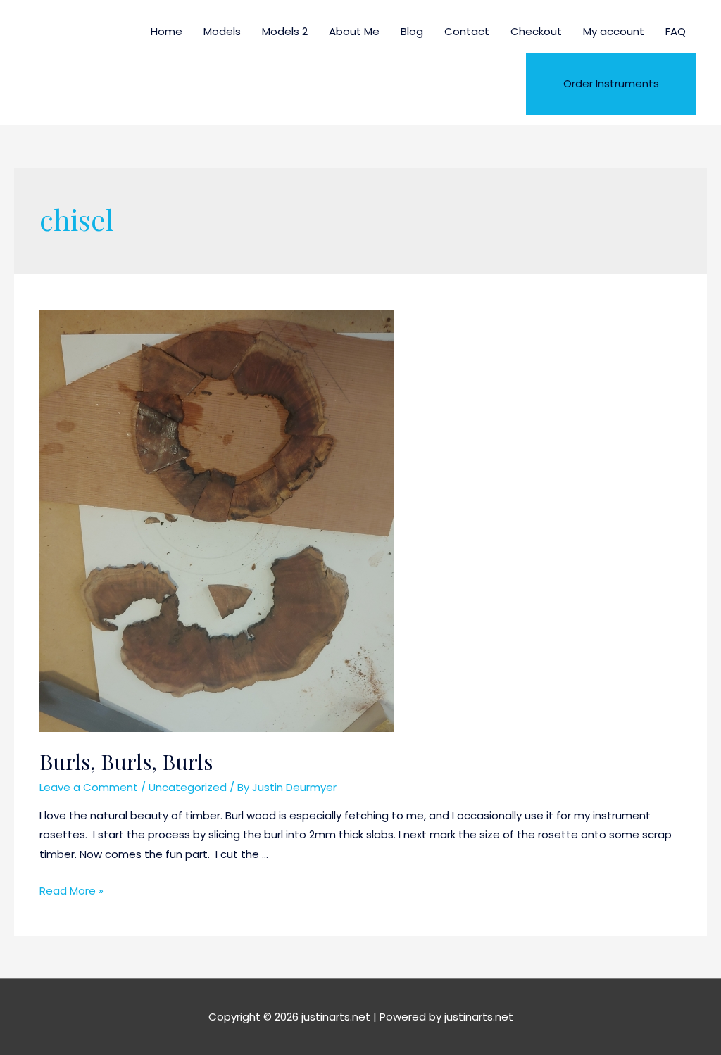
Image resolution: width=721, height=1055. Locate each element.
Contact (466, 31)
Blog (412, 31)
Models (222, 31)
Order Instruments (611, 83)
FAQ (675, 31)
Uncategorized (188, 787)
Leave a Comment (88, 787)
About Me (354, 31)
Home (166, 31)
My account (613, 31)
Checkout (536, 31)
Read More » (71, 890)
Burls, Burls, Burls (126, 761)
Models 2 (285, 31)
